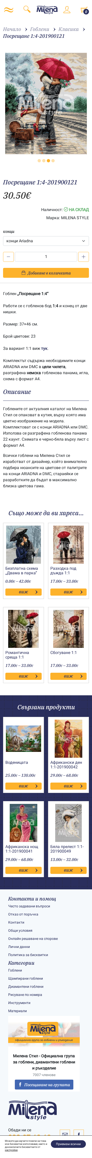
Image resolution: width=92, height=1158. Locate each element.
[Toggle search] (27, 10)
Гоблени (15, 970)
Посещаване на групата (47, 1084)
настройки (11, 1150)
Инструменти (19, 1003)
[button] (39, 160)
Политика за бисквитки (28, 955)
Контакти (16, 922)
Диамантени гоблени (25, 986)
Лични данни (19, 947)
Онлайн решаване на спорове (33, 939)
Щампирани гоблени (25, 978)
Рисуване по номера (25, 995)
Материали (17, 1011)
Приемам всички (68, 1144)
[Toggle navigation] (8, 9)
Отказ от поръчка (23, 914)
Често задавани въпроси (29, 906)
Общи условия (20, 930)
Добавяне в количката (49, 272)
